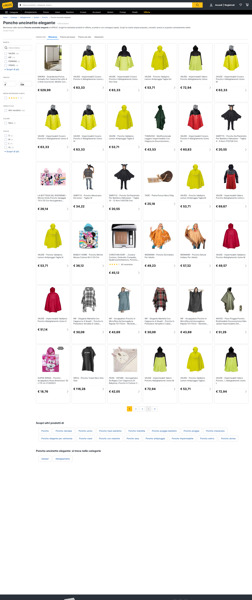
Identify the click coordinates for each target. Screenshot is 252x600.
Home (5, 17)
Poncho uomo (85, 431)
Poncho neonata (64, 431)
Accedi (218, 5)
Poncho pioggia (191, 431)
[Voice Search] (20, 5)
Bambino (70, 12)
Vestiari (110, 12)
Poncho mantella (136, 431)
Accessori (97, 12)
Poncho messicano (215, 431)
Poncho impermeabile (182, 438)
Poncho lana (133, 438)
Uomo (57, 12)
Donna (46, 12)
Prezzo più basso (67, 37)
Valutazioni (98, 37)
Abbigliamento (31, 12)
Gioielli (134, 12)
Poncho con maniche (109, 438)
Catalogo (13, 17)
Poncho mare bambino (110, 431)
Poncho (45, 17)
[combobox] (105, 5)
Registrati (230, 5)
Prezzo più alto (84, 37)
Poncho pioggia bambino (164, 431)
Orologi (123, 12)
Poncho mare (85, 438)
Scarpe (83, 12)
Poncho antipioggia (155, 438)
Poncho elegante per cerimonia (56, 438)
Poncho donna (228, 438)
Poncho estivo (207, 438)
